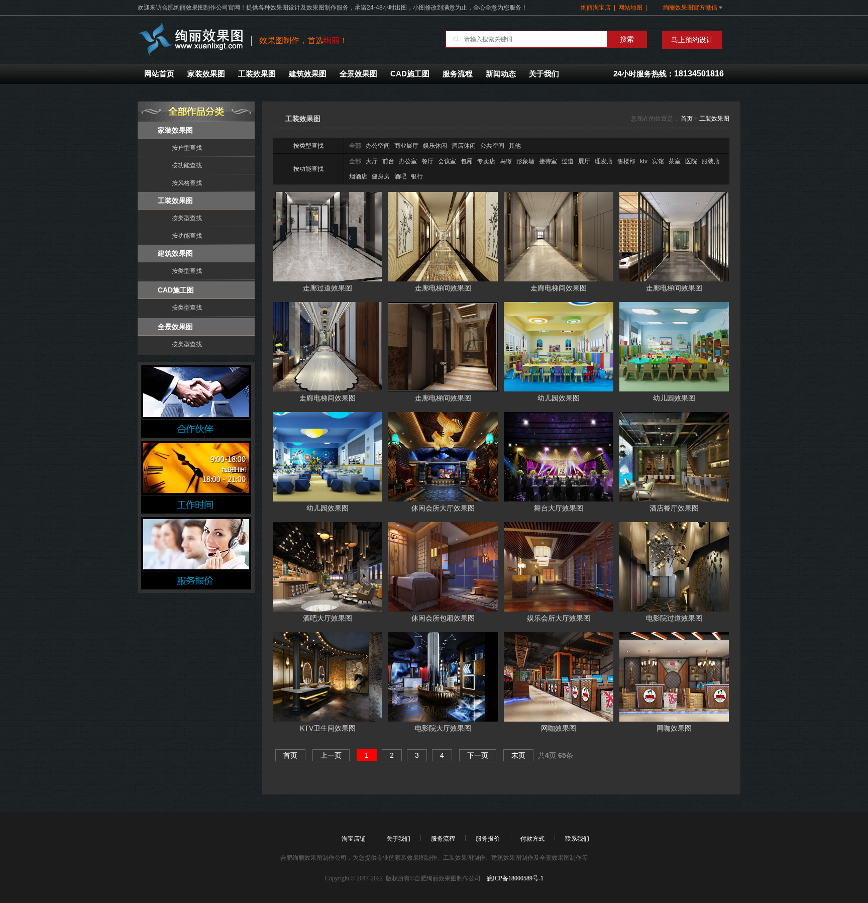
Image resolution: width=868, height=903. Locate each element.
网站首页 (159, 73)
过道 (568, 161)
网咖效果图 (558, 728)
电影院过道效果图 (674, 618)
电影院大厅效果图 (443, 728)
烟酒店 (358, 176)
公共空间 (492, 145)
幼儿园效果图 (558, 398)
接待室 (548, 161)
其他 (515, 145)
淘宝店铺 (354, 838)
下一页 (477, 755)
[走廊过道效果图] (327, 236)
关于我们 (544, 73)
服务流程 (458, 73)
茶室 (675, 161)
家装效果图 (206, 73)
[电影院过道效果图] (674, 566)
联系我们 (577, 838)
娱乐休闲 (435, 145)
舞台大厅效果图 (558, 508)
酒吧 (400, 176)
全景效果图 (358, 73)
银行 (417, 176)
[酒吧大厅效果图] (327, 566)
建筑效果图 (308, 73)
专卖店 (486, 161)
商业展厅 (406, 145)
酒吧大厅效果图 (327, 618)
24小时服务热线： (668, 73)
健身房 (381, 176)
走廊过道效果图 (327, 288)
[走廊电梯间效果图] (443, 236)
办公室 (408, 161)
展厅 (584, 161)
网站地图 (630, 7)
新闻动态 (501, 73)
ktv (643, 161)
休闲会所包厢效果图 (443, 618)
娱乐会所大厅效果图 (558, 618)
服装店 (711, 161)
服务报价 (488, 838)
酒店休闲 (464, 145)
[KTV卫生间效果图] (327, 676)
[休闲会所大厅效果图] (443, 456)
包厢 (467, 161)
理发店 (604, 161)
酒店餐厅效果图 (674, 508)
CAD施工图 (409, 73)
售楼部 (626, 161)
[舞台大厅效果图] (558, 456)
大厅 (372, 161)
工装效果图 (257, 73)
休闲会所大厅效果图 (443, 508)
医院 (691, 161)
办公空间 (378, 145)
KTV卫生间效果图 (328, 728)
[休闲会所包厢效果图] (443, 566)
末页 (518, 755)
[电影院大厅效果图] (443, 676)
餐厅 (427, 161)
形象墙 (525, 161)
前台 (388, 161)
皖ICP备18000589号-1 (514, 878)
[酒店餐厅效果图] (674, 456)
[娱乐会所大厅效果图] (558, 566)
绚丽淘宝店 (596, 7)
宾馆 (658, 161)
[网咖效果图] (558, 676)
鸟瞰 (506, 161)
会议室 (447, 161)
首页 (687, 118)
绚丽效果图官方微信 (688, 7)
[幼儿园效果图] (558, 346)
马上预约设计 (692, 40)
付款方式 (532, 838)
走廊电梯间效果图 (443, 288)
